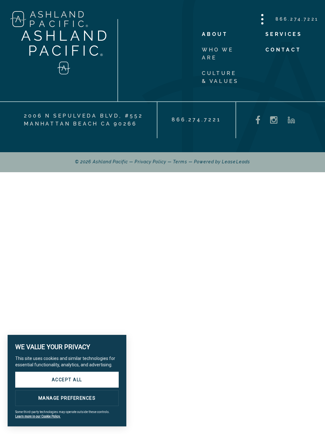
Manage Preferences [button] (67, 398)
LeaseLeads (236, 161)
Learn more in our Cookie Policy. (38, 416)
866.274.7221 (297, 19)
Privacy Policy (150, 161)
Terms (180, 161)
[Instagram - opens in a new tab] (273, 120)
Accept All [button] (67, 379)
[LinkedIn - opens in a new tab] (291, 120)
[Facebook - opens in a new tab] (258, 120)
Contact (283, 50)
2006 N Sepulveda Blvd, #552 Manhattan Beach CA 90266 (83, 120)
